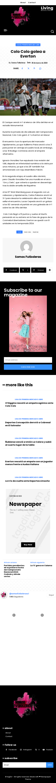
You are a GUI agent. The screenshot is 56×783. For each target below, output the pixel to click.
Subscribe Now (28, 367)
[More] (49, 270)
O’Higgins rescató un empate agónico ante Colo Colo (29, 404)
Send (50, 765)
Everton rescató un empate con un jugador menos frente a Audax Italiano (29, 463)
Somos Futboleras (18, 63)
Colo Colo (27, 232)
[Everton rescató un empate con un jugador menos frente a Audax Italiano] (8, 455)
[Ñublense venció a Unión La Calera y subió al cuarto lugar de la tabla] (8, 436)
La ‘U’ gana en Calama (41, 565)
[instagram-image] (14, 615)
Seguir (51, 595)
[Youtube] (43, 749)
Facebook (13, 750)
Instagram (27, 750)
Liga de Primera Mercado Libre (28, 45)
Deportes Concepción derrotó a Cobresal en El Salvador (28, 424)
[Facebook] (22, 68)
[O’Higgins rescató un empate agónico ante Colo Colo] (8, 397)
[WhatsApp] (40, 68)
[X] (28, 68)
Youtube (49, 750)
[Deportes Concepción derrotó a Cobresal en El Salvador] (8, 416)
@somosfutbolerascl (19, 593)
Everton (36, 232)
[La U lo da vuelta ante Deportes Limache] (8, 474)
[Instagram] (20, 749)
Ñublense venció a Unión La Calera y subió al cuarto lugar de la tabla (28, 443)
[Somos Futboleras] (28, 247)
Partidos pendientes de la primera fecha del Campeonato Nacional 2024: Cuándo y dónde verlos (14, 571)
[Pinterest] (34, 68)
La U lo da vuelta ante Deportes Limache (27, 480)
